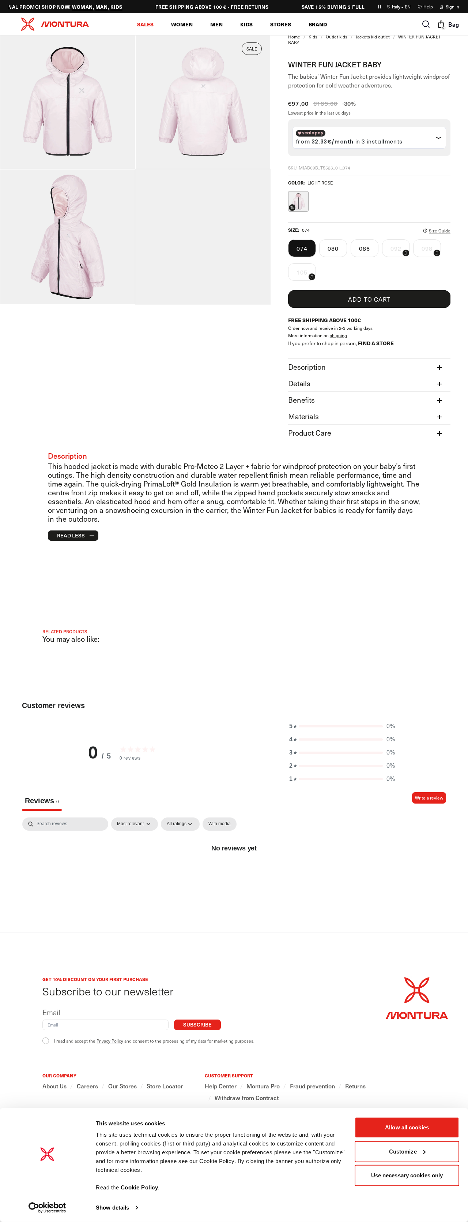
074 (302, 248)
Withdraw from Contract (247, 1098)
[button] (145, 24)
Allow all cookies (407, 1127)
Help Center (221, 1086)
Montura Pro (263, 1086)
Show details (112, 1207)
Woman (76, 6)
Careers (87, 1086)
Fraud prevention (312, 1086)
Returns (355, 1086)
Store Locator (165, 1086)
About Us (54, 1086)
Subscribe (197, 1024)
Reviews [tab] (42, 801)
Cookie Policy (139, 1187)
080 (333, 248)
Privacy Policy (110, 1040)
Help (428, 7)
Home (294, 36)
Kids (110, 6)
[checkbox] (220, 824)
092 (400, 250)
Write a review (429, 797)
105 (306, 274)
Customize (403, 1151)
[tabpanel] (234, 872)
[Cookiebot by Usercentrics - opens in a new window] (47, 1207)
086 (364, 248)
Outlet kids (336, 36)
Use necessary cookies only (407, 1175)
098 (431, 250)
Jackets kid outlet (373, 36)
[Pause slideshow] (379, 6)
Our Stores (122, 1086)
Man (95, 6)
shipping (338, 335)
